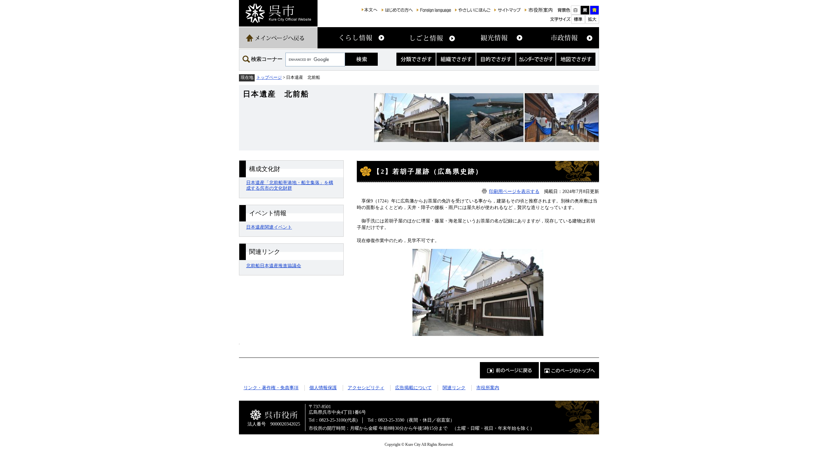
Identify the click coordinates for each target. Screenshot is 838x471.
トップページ (269, 77)
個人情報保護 (323, 387)
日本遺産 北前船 (276, 94)
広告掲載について (413, 387)
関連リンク (454, 387)
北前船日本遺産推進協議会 (273, 265)
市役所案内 (487, 387)
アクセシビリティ (366, 387)
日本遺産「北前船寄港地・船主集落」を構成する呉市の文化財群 (289, 185)
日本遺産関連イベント (269, 227)
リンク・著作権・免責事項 (271, 387)
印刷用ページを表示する (514, 191)
